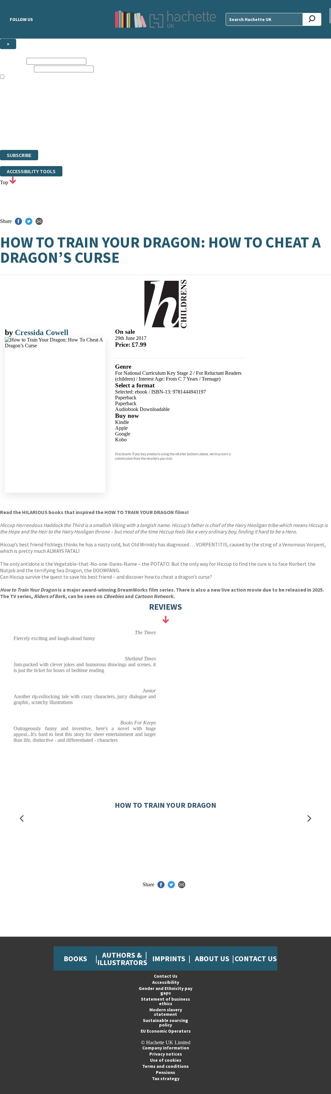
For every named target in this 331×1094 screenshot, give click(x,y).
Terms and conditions (165, 1066)
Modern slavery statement (165, 1012)
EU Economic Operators (166, 1031)
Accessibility (165, 982)
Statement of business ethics (165, 1001)
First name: (12, 61)
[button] (21, 819)
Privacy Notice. (127, 135)
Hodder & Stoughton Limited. (75, 123)
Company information (165, 1048)
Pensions (165, 1072)
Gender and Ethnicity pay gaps (165, 990)
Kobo (121, 439)
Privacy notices (165, 1054)
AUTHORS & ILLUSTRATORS (122, 958)
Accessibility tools (31, 171)
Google (122, 434)
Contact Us (256, 958)
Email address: (16, 68)
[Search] (312, 19)
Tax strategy (165, 1078)
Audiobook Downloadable (142, 409)
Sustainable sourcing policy (165, 1022)
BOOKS (75, 958)
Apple (121, 428)
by (10, 332)
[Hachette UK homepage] (165, 19)
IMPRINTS (168, 958)
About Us (212, 958)
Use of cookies (165, 1060)
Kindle (122, 422)
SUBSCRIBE (19, 155)
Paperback (125, 397)
